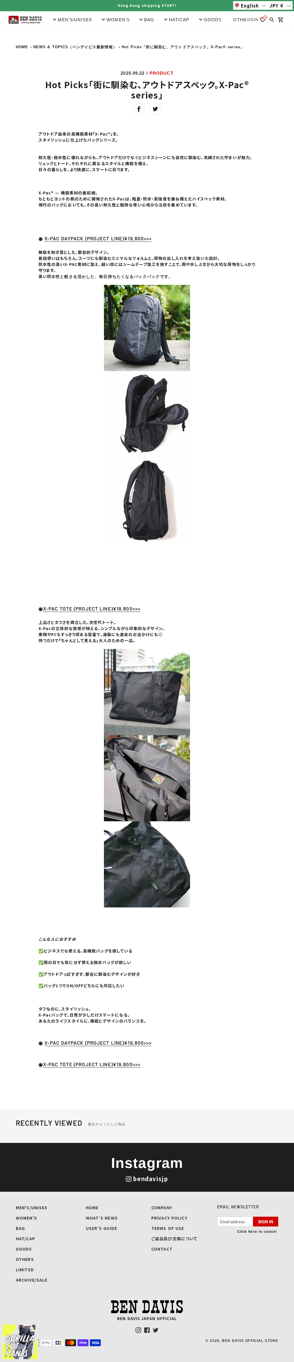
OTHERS (243, 19)
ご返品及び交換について (174, 1238)
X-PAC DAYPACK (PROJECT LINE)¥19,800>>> (98, 238)
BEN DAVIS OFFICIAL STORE (250, 1341)
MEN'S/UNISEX (31, 1207)
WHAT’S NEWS (102, 1218)
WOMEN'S (26, 1218)
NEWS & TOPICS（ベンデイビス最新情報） (75, 47)
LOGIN (251, 20)
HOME (22, 47)
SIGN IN (265, 1221)
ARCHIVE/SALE (31, 1280)
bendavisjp (150, 1178)
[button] (250, 5)
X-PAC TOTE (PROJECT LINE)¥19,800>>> (91, 608)
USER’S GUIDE (101, 1228)
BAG (20, 1228)
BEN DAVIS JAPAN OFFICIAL (147, 1318)
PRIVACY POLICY (169, 1218)
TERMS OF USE (167, 1228)
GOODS (24, 1249)
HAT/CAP (25, 1238)
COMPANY (161, 1207)
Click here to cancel (257, 1231)
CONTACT (162, 1249)
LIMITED (25, 1269)
